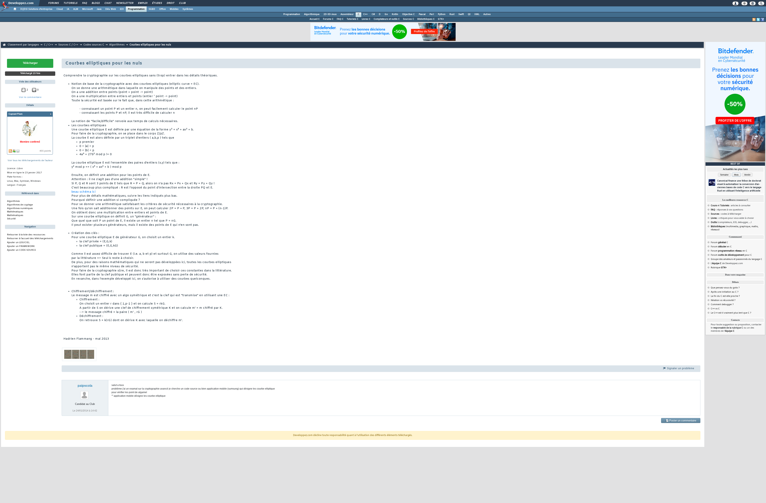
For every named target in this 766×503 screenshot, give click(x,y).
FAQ (84, 3)
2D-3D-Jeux (330, 14)
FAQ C (340, 19)
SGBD (152, 9)
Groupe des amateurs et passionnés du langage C (736, 259)
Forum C (719, 242)
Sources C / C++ (68, 44)
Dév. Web (110, 9)
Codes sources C (93, 44)
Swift (461, 14)
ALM (75, 9)
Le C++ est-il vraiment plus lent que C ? (731, 313)
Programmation (136, 9)
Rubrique (719, 267)
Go (386, 14)
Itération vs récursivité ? (723, 300)
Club (182, 3)
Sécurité (11, 218)
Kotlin (395, 14)
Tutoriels (70, 3)
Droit (170, 3)
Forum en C (721, 246)
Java (99, 9)
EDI (122, 9)
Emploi (142, 3)
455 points (45, 151)
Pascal (422, 14)
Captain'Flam (16, 114)
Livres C (366, 19)
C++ (365, 14)
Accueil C (315, 19)
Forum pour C (731, 255)
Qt (469, 14)
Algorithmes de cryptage (20, 204)
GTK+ (441, 19)
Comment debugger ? (722, 304)
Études (157, 3)
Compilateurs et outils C (387, 19)
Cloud (59, 9)
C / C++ (48, 44)
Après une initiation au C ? (724, 292)
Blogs (95, 3)
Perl (431, 14)
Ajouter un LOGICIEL (18, 242)
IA (68, 9)
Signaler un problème (680, 368)
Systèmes (188, 9)
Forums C (328, 19)
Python (441, 14)
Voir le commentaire (30, 97)
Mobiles (174, 9)
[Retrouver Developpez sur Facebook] (762, 19)
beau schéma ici (83, 192)
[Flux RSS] (754, 19)
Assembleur (347, 14)
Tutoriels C (352, 19)
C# (373, 14)
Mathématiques (15, 211)
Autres (487, 14)
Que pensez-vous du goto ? (725, 287)
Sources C (408, 19)
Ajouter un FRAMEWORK (21, 246)
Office (162, 9)
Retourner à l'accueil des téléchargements (30, 238)
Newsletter (124, 3)
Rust (451, 14)
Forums (53, 3)
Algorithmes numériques (20, 208)
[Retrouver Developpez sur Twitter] (758, 19)
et (720, 205)
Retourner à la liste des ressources (26, 234)
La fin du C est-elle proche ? (725, 296)
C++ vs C (715, 308)
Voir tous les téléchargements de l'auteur (30, 160)
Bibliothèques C (426, 19)
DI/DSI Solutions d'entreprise (36, 9)
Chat (108, 3)
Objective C (408, 14)
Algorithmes (116, 44)
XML (476, 14)
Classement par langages (23, 44)
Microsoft (87, 9)
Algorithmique (312, 14)
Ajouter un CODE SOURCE (21, 250)
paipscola (85, 385)
